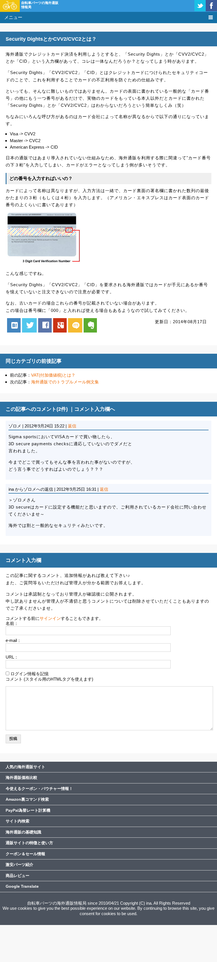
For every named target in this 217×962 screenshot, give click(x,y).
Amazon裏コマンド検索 (27, 799)
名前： (12, 623)
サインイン (50, 618)
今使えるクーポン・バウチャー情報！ (39, 788)
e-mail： (13, 640)
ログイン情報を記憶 (29, 673)
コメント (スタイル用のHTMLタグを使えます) (49, 679)
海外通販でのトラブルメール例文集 (65, 381)
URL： (12, 657)
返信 (72, 426)
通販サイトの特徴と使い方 (29, 843)
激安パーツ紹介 (19, 864)
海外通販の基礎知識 (23, 832)
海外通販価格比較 (21, 777)
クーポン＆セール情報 (25, 854)
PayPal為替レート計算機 (28, 810)
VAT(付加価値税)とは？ (53, 375)
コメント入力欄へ (94, 409)
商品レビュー (17, 875)
